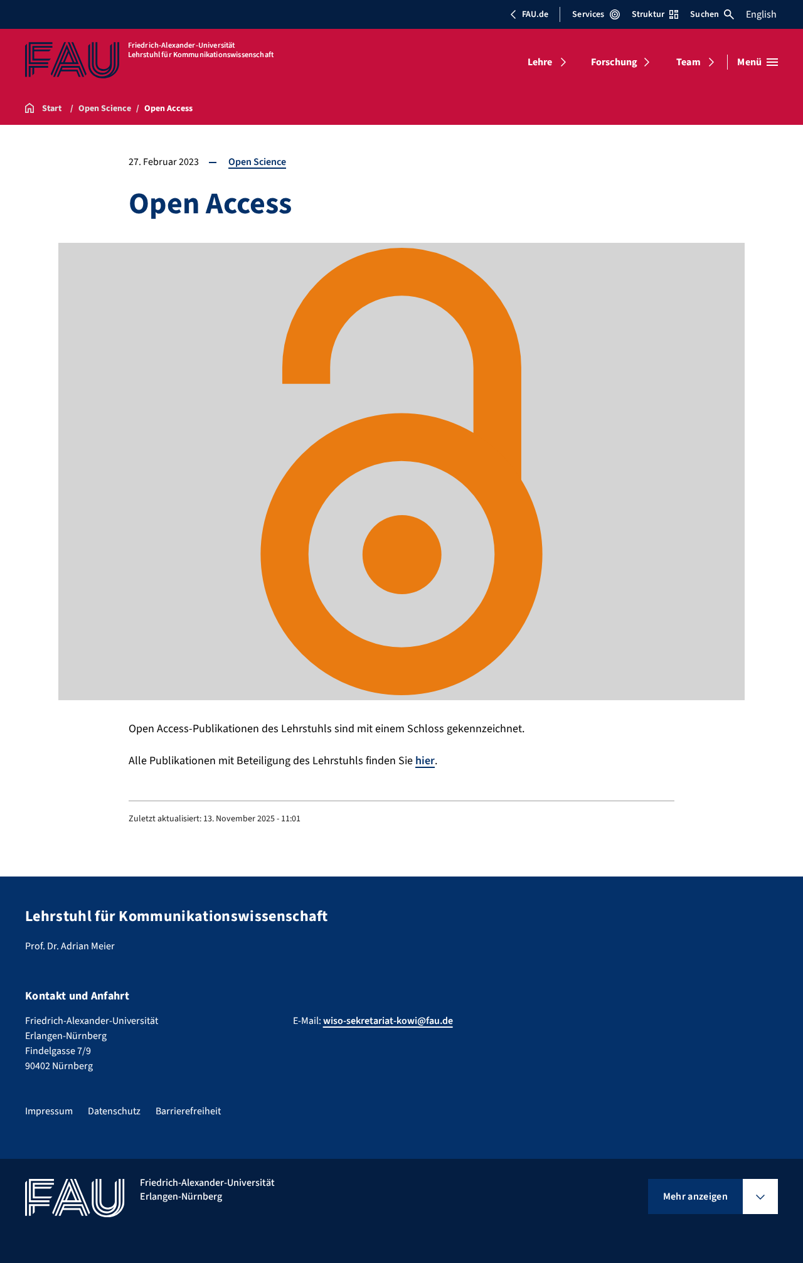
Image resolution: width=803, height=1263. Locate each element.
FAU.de (535, 14)
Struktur (648, 14)
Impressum (49, 1111)
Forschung (614, 62)
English (761, 14)
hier (425, 761)
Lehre (540, 62)
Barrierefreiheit (188, 1111)
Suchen (704, 14)
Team (688, 62)
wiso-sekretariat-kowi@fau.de (388, 1021)
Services (588, 14)
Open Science (257, 162)
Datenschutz (114, 1111)
